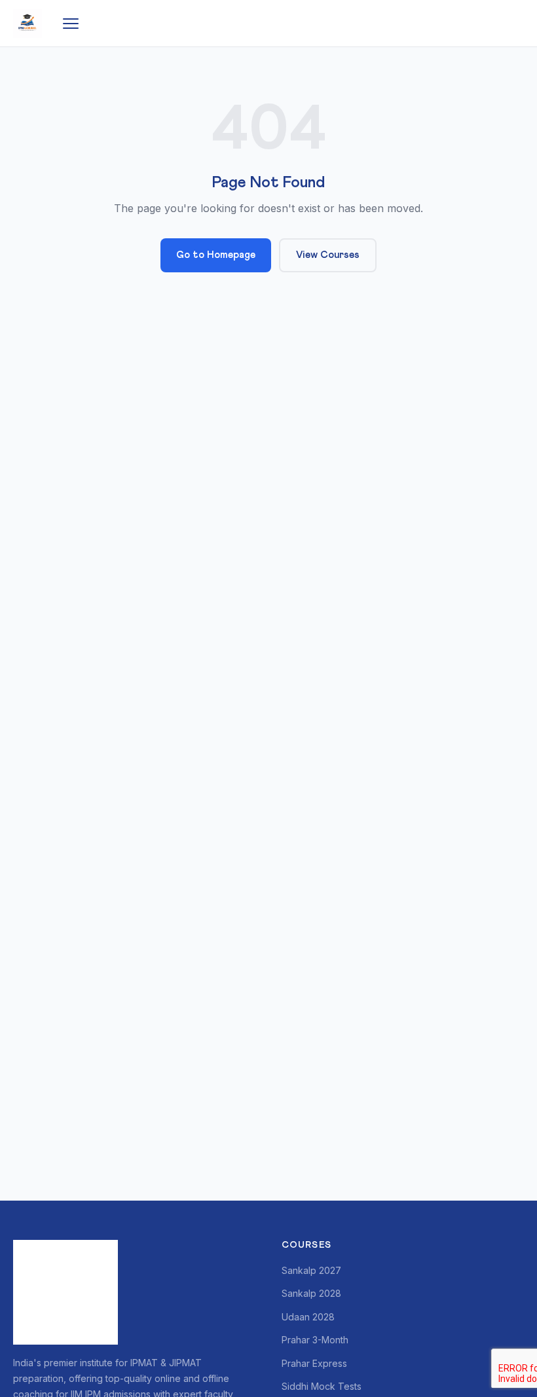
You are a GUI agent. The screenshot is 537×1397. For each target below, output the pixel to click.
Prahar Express (314, 1363)
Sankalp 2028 (311, 1293)
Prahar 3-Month (315, 1339)
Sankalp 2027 (311, 1270)
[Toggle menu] (71, 23)
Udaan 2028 (308, 1316)
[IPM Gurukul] (27, 23)
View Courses (328, 255)
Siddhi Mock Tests (321, 1386)
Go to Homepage (215, 255)
